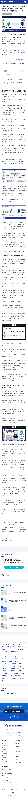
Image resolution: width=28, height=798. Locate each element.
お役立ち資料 (10, 732)
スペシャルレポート (6, 783)
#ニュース (4, 661)
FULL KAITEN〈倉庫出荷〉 (5, 756)
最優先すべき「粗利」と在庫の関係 (15, 75)
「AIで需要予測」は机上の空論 (14, 79)
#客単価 (20, 671)
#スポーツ (4, 654)
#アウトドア (11, 649)
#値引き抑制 (20, 666)
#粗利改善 (18, 675)
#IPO (9, 646)
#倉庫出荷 (13, 666)
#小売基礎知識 (15, 673)
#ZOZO (3, 649)
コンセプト (17, 743)
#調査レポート (5, 678)
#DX (24, 642)
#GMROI (19, 644)
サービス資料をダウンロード (15, 711)
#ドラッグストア (19, 658)
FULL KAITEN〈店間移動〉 (5, 752)
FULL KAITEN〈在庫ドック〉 (5, 744)
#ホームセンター (6, 663)
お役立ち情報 (5, 780)
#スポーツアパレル (14, 654)
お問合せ (14, 716)
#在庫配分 (13, 671)
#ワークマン (5, 666)
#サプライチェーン (16, 651)
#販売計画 (22, 678)
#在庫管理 (21, 668)
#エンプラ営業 (5, 651)
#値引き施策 (5, 668)
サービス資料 (5, 777)
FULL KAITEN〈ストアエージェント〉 (7, 760)
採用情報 (11, 789)
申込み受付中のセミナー (7, 770)
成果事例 (18, 735)
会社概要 (4, 789)
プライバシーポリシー (20, 789)
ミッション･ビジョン (20, 749)
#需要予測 (4, 680)
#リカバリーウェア (17, 663)
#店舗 (23, 673)
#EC (3, 644)
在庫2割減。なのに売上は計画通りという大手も (15, 83)
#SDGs (14, 646)
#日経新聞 (4, 675)
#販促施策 (14, 678)
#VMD (20, 646)
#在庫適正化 (5, 671)
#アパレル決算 (20, 649)
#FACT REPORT (11, 644)
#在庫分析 (13, 668)
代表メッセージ (18, 751)
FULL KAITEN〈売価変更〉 (5, 748)
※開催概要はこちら (21, 59)
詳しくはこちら (14, 567)
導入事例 (10, 735)
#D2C (19, 642)
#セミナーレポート (6, 656)
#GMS (3, 646)
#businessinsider (11, 642)
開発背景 (17, 746)
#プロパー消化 (13, 661)
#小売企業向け (5, 673)
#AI (3, 642)
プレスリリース (18, 760)
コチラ (3, 694)
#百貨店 (11, 675)
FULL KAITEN (6, 381)
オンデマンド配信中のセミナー (7, 774)
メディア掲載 (18, 762)
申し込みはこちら (7, 540)
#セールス (17, 656)
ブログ (19, 732)
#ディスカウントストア (7, 658)
